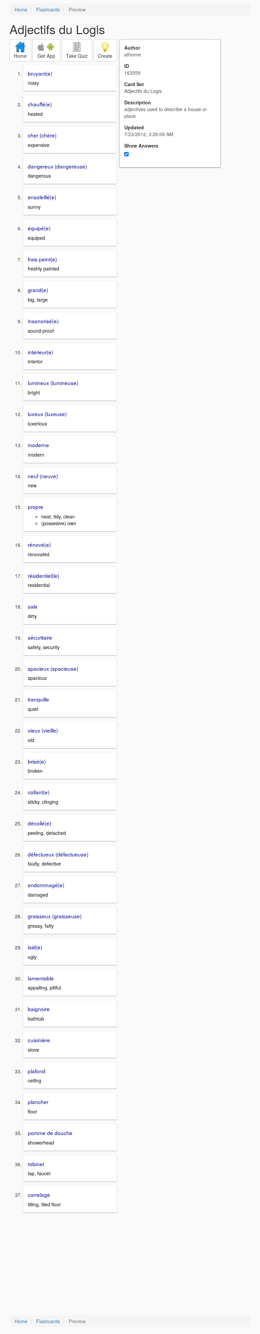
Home (21, 9)
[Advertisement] (174, 233)
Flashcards (48, 9)
